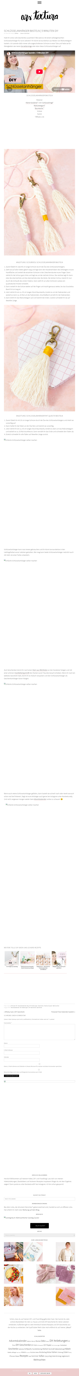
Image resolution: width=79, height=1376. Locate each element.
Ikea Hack (19, 1352)
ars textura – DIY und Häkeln (39, 15)
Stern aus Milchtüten (40, 670)
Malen (37, 1352)
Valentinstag (56, 1356)
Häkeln (68, 1348)
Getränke (21, 1349)
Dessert (47, 1341)
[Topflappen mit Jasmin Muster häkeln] (65, 1275)
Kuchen (32, 1352)
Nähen (54, 1352)
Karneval (28, 1352)
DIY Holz (34, 1345)
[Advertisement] (39, 134)
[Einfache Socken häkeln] (46, 1275)
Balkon (29, 1341)
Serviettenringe (26, 46)
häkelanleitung (59, 1349)
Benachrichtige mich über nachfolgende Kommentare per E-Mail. (23, 1072)
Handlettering (37, 1349)
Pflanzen (12, 1356)
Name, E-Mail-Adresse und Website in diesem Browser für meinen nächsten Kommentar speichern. (33, 1066)
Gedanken (63, 1345)
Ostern (66, 1352)
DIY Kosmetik (40, 1345)
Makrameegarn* (39, 105)
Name (5, 1043)
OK (30, 1373)
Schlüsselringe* (47, 103)
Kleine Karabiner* (32, 103)
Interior (23, 1352)
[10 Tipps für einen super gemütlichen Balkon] (13, 1253)
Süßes (41, 1356)
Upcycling (48, 1356)
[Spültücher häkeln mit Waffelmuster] (65, 1298)
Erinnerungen (56, 1345)
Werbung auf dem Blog (31, 1210)
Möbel (49, 1352)
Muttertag (43, 1352)
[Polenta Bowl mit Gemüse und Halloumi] (13, 1275)
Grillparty (28, 1349)
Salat (29, 1356)
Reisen (17, 1356)
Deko (43, 1340)
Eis (52, 1345)
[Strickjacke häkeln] (65, 1253)
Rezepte (24, 1355)
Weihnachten (56, 1005)
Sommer (35, 1356)
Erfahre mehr (45, 1373)
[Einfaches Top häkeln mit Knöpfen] (13, 1298)
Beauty (33, 1341)
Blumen (38, 1341)
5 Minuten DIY (13, 1005)
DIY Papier (47, 1345)
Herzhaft (51, 1349)
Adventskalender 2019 (23, 1005)
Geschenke (40, 1005)
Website (6, 1057)
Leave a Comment (24, 33)
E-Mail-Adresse (8, 1050)
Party (70, 1352)
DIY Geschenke (32, 1007)
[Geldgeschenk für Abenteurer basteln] (33, 1253)
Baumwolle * (39, 108)
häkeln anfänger (12, 1352)
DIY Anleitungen (33, 1005)
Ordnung (60, 1352)
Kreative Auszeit (48, 1005)
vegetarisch (65, 1356)
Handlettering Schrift (22, 673)
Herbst (45, 1349)
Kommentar (8, 1023)
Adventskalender (40, 799)
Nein (35, 1373)
